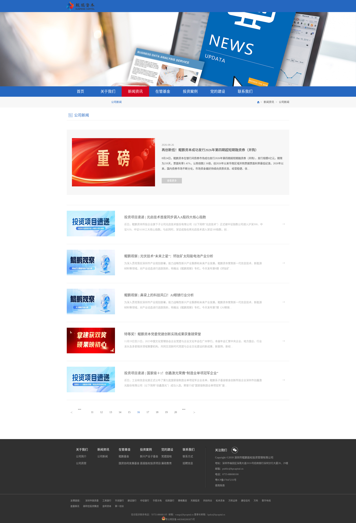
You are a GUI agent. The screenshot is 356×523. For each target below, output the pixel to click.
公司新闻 (284, 102)
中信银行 (144, 500)
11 (92, 412)
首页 (80, 91)
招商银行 (169, 500)
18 (157, 412)
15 (129, 412)
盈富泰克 (74, 506)
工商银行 (106, 500)
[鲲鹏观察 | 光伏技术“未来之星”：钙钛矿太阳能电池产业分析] (91, 251)
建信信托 (245, 500)
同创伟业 (207, 500)
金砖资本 (106, 506)
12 (101, 412)
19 (166, 412)
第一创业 (119, 506)
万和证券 (232, 500)
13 (110, 412)
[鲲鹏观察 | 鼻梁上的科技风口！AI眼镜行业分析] (91, 290)
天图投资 (195, 500)
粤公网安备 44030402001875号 (180, 519)
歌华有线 (266, 500)
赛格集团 (182, 500)
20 (175, 412)
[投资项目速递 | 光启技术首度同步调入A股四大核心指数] (91, 212)
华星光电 (157, 500)
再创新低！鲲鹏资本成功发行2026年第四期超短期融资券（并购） (210, 150)
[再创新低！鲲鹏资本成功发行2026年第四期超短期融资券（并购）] (113, 139)
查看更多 (172, 180)
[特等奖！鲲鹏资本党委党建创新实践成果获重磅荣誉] (91, 329)
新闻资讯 (269, 102)
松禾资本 (220, 500)
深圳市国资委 (92, 500)
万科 (256, 500)
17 (147, 412)
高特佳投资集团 (91, 506)
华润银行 (119, 500)
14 (120, 412)
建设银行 (132, 500)
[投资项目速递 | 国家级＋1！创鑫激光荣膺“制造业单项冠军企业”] (91, 368)
